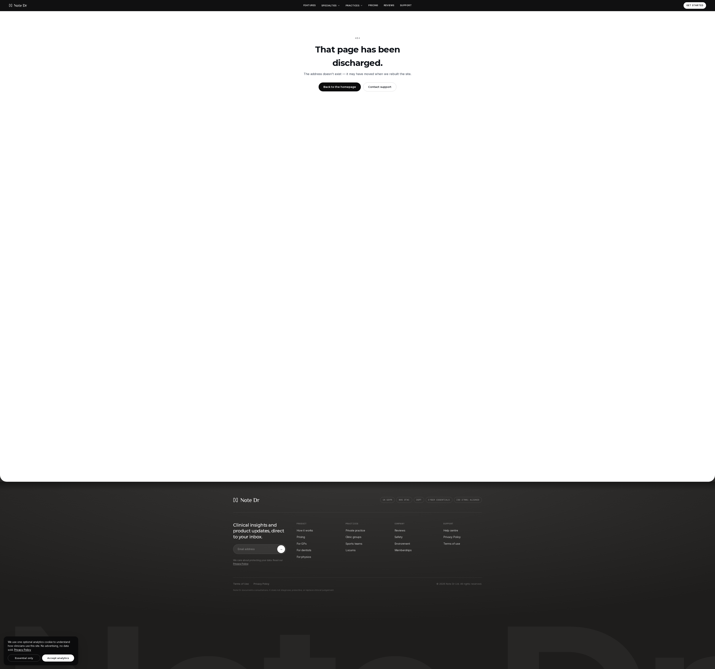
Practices (352, 5)
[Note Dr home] (18, 5)
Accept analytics (58, 658)
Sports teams (354, 543)
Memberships (403, 550)
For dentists (304, 550)
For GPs (302, 543)
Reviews (389, 5)
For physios (304, 556)
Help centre (450, 530)
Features (309, 5)
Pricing (373, 5)
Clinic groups (353, 537)
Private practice (355, 530)
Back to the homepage (339, 87)
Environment (402, 543)
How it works (305, 530)
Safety (399, 537)
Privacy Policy (240, 563)
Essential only (24, 658)
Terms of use (451, 543)
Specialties (329, 5)
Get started (694, 5)
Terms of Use (241, 583)
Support (406, 5)
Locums (351, 550)
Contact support (379, 87)
